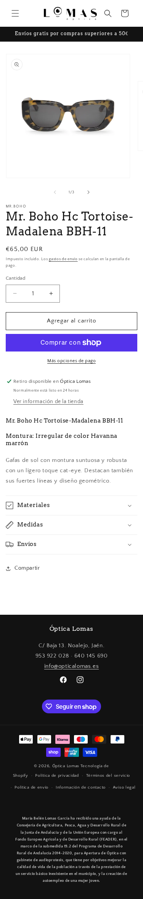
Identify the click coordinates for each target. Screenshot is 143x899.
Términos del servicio (108, 775)
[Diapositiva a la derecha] (88, 192)
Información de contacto (81, 787)
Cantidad (15, 278)
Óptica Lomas (65, 766)
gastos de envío (63, 259)
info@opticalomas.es (71, 666)
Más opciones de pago (71, 360)
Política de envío (31, 787)
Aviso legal (124, 787)
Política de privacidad (57, 775)
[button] (15, 13)
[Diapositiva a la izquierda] (55, 192)
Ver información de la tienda (48, 401)
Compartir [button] (27, 568)
